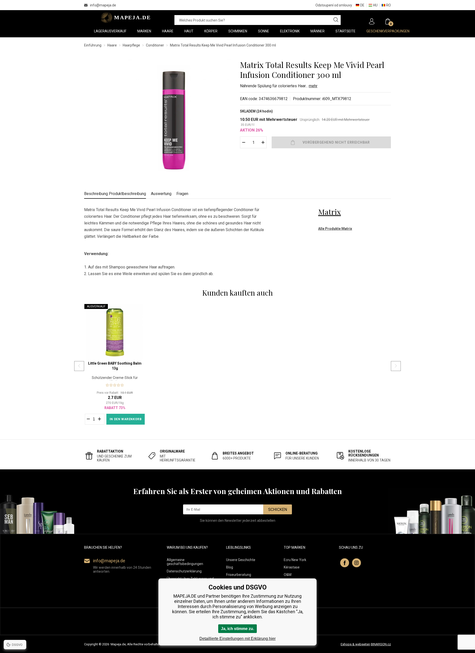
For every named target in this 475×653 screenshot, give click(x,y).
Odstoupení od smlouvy (333, 5)
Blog (229, 567)
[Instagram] (356, 562)
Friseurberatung (238, 575)
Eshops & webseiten (355, 644)
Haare (112, 45)
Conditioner (155, 45)
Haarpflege (131, 45)
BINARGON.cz (381, 644)
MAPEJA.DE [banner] (124, 17)
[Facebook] (344, 562)
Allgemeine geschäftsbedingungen (185, 562)
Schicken (277, 509)
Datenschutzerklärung (184, 571)
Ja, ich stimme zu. (237, 629)
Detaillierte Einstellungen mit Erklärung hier (237, 638)
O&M (287, 575)
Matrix (329, 212)
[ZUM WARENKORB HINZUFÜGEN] (331, 142)
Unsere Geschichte (240, 560)
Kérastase (292, 567)
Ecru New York (295, 560)
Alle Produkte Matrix (335, 229)
